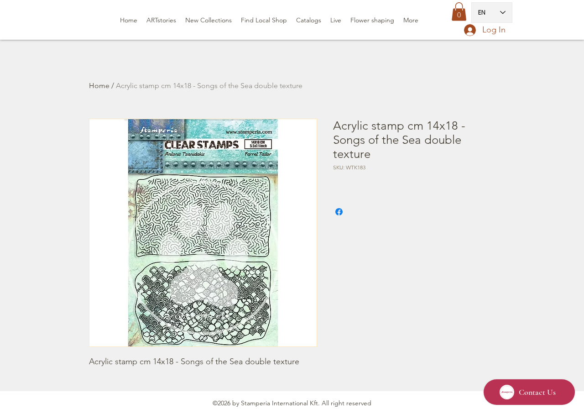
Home (99, 85)
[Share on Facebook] (339, 211)
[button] (459, 11)
